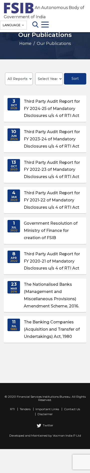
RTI (12, 409)
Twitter (47, 425)
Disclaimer (45, 414)
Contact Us (72, 409)
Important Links (47, 409)
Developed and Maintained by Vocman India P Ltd (45, 435)
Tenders (25, 409)
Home (25, 43)
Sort (75, 78)
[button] (45, 108)
